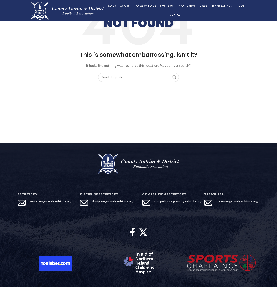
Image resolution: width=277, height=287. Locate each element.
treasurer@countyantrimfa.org (237, 201)
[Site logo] (67, 10)
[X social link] (143, 232)
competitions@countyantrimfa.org (177, 201)
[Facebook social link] (132, 232)
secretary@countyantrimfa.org (50, 201)
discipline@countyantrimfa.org (112, 201)
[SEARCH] (174, 77)
